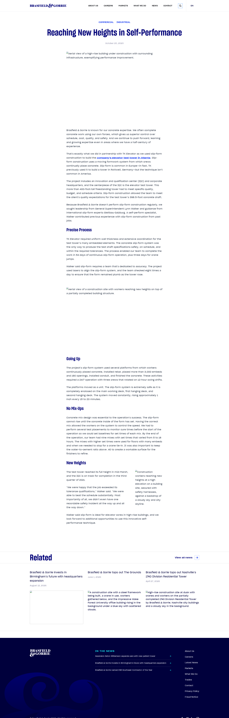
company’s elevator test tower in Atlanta (123, 157)
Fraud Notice (191, 697)
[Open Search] (180, 5)
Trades (188, 679)
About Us (93, 6)
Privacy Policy (192, 691)
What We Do (140, 6)
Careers (108, 6)
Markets (123, 6)
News (155, 6)
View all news (183, 557)
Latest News (191, 662)
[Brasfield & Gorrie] (48, 6)
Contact (167, 6)
